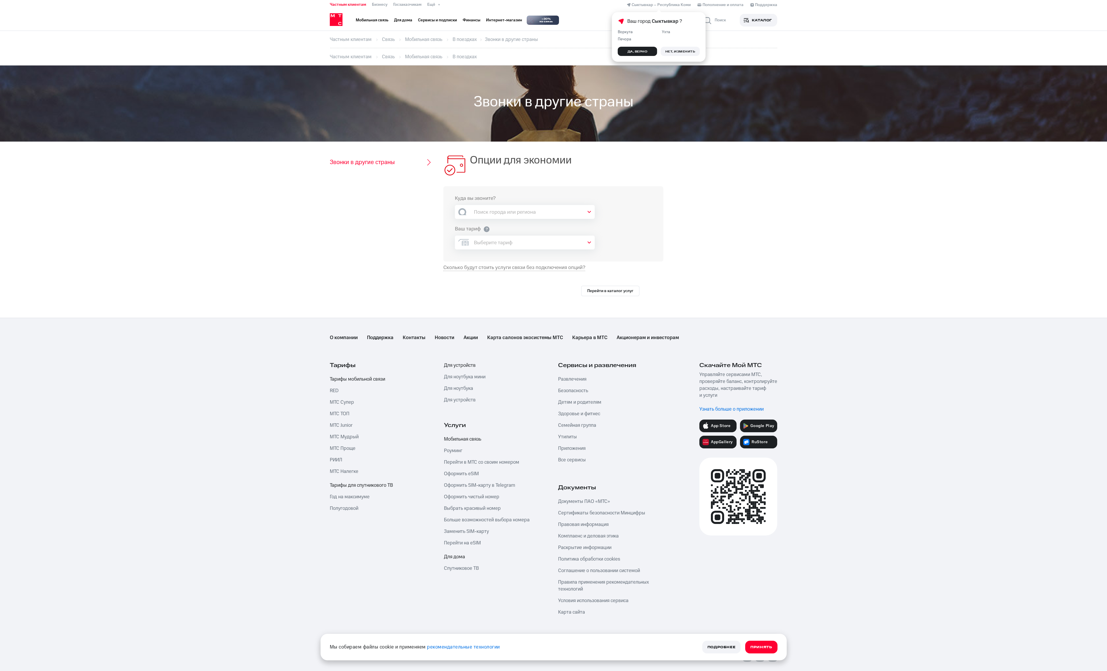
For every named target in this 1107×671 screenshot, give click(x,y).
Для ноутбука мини (464, 376)
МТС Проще (342, 448)
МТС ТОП (339, 413)
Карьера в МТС (589, 337)
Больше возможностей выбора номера (487, 519)
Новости (444, 337)
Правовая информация (583, 524)
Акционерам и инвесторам (648, 337)
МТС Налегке (344, 471)
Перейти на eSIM (462, 543)
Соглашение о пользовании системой (599, 570)
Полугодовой (344, 508)
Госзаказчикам (407, 4)
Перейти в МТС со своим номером (481, 462)
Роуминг (453, 450)
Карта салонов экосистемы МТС (525, 337)
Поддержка (380, 337)
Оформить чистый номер (471, 496)
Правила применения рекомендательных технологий (603, 586)
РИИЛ (336, 459)
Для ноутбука (458, 388)
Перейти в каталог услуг (610, 291)
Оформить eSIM (461, 473)
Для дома (454, 556)
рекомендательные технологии (463, 647)
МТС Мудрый (344, 436)
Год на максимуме (350, 496)
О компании (344, 337)
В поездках (465, 39)
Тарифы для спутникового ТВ (361, 485)
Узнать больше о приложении (731, 409)
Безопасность (573, 390)
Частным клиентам (348, 4)
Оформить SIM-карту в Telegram (479, 485)
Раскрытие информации (584, 547)
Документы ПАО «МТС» (584, 501)
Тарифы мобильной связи (357, 379)
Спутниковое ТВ (461, 568)
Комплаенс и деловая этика (588, 536)
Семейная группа (577, 425)
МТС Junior (341, 425)
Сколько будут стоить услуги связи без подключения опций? (514, 267)
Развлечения (572, 379)
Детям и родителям (579, 402)
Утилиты (567, 436)
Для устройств (460, 365)
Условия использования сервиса (593, 600)
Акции (471, 337)
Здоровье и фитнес (579, 413)
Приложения (571, 448)
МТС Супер (342, 402)
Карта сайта (571, 612)
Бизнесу (379, 4)
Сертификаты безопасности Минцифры (601, 513)
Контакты (414, 337)
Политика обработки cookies (589, 559)
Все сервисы (572, 459)
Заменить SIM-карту (466, 531)
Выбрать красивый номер (472, 508)
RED (334, 390)
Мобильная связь (462, 439)
